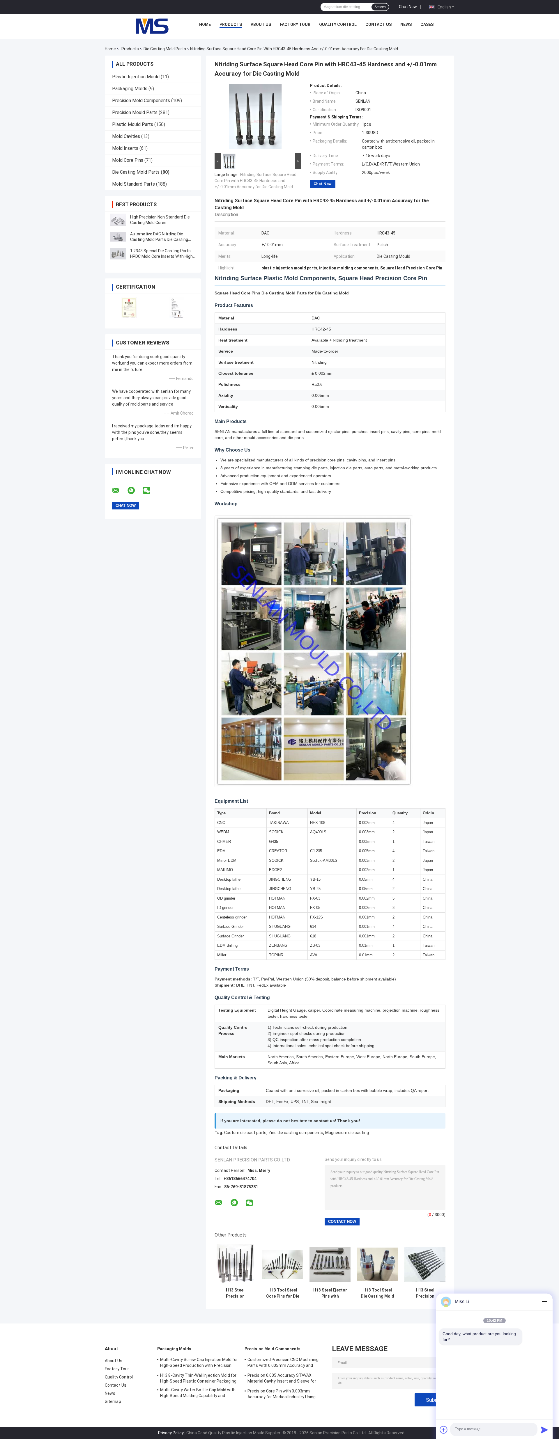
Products (231, 24)
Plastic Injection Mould (136, 76)
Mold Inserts (125, 148)
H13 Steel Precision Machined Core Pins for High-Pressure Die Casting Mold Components (425, 1293)
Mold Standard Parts (133, 184)
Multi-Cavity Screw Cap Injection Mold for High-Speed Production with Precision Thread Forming (199, 1363)
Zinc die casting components (295, 1132)
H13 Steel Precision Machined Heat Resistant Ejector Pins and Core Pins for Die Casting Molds (235, 1293)
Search (380, 7)
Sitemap (113, 1401)
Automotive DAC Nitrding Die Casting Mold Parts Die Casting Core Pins (159, 239)
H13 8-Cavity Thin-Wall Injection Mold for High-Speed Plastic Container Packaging (198, 1378)
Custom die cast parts (245, 1132)
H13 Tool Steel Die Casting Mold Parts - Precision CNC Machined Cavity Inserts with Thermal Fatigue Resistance (377, 1293)
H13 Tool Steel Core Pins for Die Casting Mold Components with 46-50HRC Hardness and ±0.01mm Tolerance (283, 1293)
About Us (261, 24)
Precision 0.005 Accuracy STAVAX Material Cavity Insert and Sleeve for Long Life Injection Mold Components (282, 1379)
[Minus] (544, 1301)
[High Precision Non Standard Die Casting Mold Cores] (118, 220)
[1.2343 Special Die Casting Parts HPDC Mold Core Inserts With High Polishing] (118, 254)
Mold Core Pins (127, 160)
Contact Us (378, 24)
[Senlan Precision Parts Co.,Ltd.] (149, 26)
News (406, 24)
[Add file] (444, 1429)
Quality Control (338, 24)
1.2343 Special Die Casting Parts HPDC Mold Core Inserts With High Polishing (161, 256)
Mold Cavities (126, 136)
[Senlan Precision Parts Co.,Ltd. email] (119, 490)
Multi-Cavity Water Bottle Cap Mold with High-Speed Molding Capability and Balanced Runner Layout (198, 1394)
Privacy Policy (171, 1433)
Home (205, 24)
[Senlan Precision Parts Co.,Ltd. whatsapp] (135, 490)
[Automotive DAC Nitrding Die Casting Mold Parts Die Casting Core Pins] (118, 237)
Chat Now (408, 6)
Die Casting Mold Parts (165, 49)
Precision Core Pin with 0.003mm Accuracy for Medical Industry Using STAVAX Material (281, 1395)
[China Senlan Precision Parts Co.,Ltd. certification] (129, 307)
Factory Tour (295, 24)
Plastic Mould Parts (132, 124)
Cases (427, 24)
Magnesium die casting (347, 1132)
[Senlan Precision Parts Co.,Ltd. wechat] (150, 490)
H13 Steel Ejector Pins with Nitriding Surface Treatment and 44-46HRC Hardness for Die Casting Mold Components (330, 1293)
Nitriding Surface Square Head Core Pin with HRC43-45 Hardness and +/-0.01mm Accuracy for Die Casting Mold (255, 180)
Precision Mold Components (141, 100)
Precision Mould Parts (135, 112)
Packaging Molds (129, 88)
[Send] (544, 1429)
